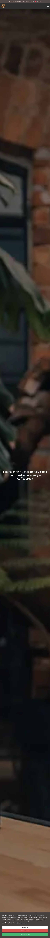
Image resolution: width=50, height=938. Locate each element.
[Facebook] (31, 1)
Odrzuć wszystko (25, 930)
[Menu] (48, 5)
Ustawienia (25, 927)
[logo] (3, 5)
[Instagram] (33, 1)
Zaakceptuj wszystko (25, 934)
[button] (38, 1)
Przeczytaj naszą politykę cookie (21, 922)
